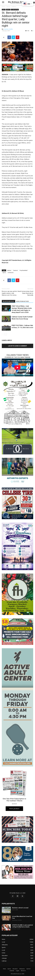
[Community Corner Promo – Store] (17, 631)
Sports (8, 6)
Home (3, 6)
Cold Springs (5, 310)
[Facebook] (9, 37)
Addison (14, 6)
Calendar (12, 970)
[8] (17, 67)
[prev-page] (3, 334)
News (4, 969)
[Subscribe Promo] (17, 829)
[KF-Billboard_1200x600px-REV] (17, 854)
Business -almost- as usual (20, 907)
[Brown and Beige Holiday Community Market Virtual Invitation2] (17, 402)
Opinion (28, 969)
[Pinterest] (17, 37)
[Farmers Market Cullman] (17, 594)
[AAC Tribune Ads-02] (17, 707)
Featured (15, 270)
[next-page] (6, 334)
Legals (17, 970)
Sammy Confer (8, 29)
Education (15, 969)
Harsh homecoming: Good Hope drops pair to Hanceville (25, 293)
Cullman (4, 329)
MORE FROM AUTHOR (22, 301)
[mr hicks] (17, 872)
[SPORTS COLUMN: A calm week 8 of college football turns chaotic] (6, 927)
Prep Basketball (23, 270)
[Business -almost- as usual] (6, 910)
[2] (17, 471)
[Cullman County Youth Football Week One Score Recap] (6, 319)
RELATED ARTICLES (8, 301)
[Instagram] (17, 896)
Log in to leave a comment (17, 346)
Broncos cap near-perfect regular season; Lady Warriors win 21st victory (9, 293)
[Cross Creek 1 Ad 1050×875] (17, 441)
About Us (23, 970)
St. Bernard (10, 272)
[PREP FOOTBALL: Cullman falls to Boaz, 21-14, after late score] (6, 327)
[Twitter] (13, 37)
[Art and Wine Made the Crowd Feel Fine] (6, 918)
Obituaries (22, 969)
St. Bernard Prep (14, 9)
